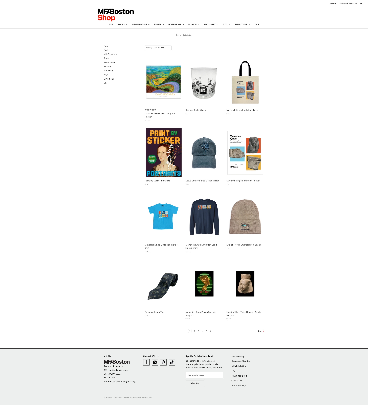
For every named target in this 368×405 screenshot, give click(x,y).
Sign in (343, 3)
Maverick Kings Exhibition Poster (243, 180)
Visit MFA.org (238, 356)
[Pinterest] (163, 362)
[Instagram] (155, 362)
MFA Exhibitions (239, 366)
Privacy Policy (238, 385)
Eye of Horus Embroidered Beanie (244, 244)
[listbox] (162, 48)
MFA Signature (139, 24)
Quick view (163, 79)
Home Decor (174, 24)
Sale (256, 24)
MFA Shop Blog (239, 375)
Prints (157, 24)
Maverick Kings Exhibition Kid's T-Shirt (162, 246)
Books (121, 24)
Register (353, 3)
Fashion (192, 24)
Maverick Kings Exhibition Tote (242, 109)
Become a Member (241, 361)
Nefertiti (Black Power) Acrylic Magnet (200, 313)
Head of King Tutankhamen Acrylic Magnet (243, 313)
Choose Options (164, 219)
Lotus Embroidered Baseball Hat (202, 180)
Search (333, 3)
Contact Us (237, 380)
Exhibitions (241, 24)
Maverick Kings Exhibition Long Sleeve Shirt (201, 246)
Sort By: (149, 48)
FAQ (233, 370)
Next (260, 331)
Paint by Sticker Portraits (157, 180)
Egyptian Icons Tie (154, 311)
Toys (225, 24)
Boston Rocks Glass (195, 109)
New (111, 24)
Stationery (209, 24)
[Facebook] (146, 362)
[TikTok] (172, 362)
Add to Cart (163, 84)
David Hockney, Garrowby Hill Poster (160, 115)
